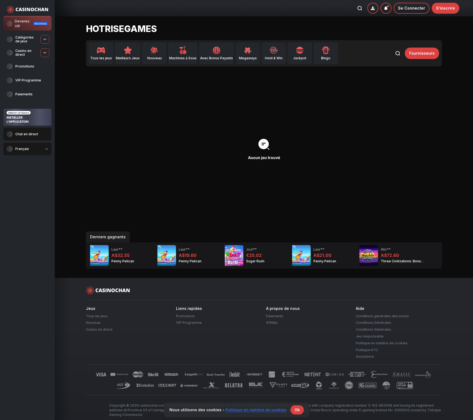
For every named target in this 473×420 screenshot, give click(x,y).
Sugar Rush (255, 261)
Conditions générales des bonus (382, 316)
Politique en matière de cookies (382, 343)
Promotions (185, 316)
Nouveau (93, 323)
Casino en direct (99, 330)
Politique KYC (367, 350)
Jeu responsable (369, 336)
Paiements (274, 316)
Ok (297, 409)
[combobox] (27, 149)
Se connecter (411, 8)
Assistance (365, 357)
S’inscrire (445, 8)
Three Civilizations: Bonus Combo (408, 261)
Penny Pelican (122, 261)
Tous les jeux (97, 316)
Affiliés (272, 323)
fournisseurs (422, 53)
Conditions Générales (373, 323)
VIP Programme (189, 323)
